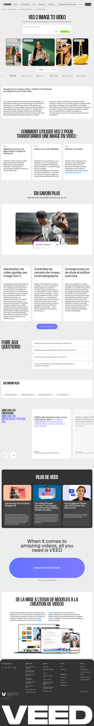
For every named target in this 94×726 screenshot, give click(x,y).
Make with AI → (65, 31)
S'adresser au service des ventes (67, 4)
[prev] (5, 455)
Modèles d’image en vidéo (26, 9)
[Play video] (47, 229)
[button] (42, 4)
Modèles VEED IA (13, 9)
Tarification (51, 4)
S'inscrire (88, 4)
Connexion (80, 4)
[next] (13, 455)
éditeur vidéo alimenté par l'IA (76, 171)
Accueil (3, 9)
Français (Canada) (6, 663)
